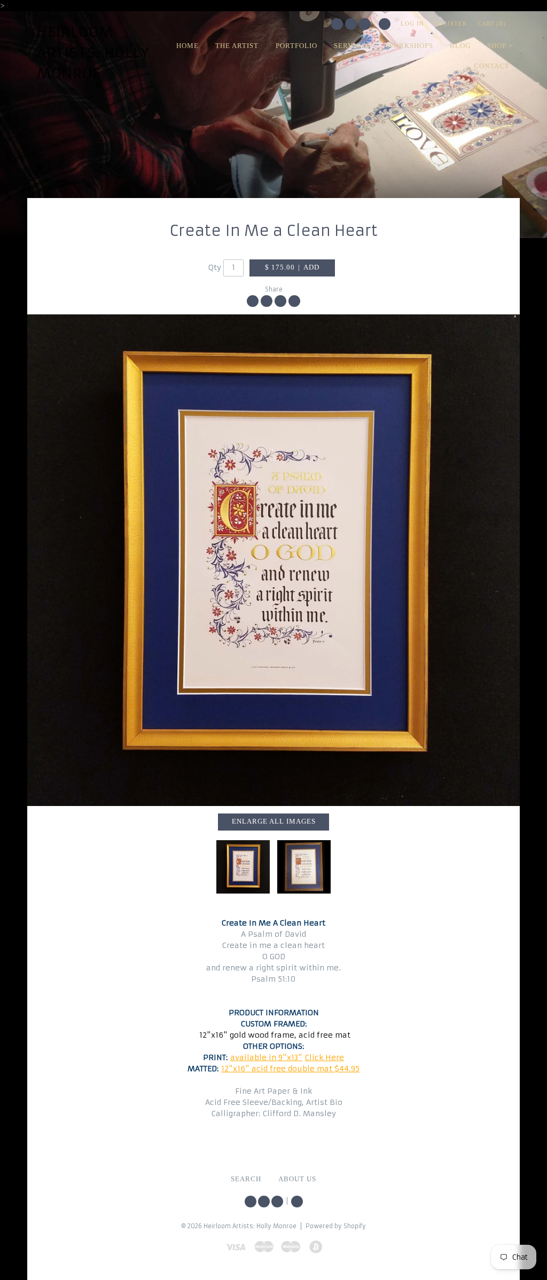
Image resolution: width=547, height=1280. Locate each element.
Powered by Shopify (336, 1226)
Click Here (324, 1057)
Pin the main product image (280, 301)
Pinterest (365, 24)
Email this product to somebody (294, 301)
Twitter (337, 24)
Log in (412, 23)
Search (384, 24)
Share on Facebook (253, 301)
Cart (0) (492, 23)
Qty (214, 267)
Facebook (351, 24)
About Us (297, 1179)
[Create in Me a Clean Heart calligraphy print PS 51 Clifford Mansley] (304, 867)
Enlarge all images (274, 821)
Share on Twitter (266, 301)
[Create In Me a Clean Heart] (273, 560)
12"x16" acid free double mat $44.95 (290, 1068)
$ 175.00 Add (292, 267)
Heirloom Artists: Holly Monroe (93, 52)
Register (450, 23)
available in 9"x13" (266, 1057)
